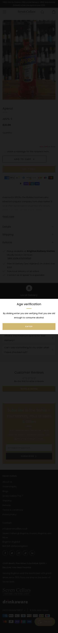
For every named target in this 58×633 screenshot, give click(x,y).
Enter (29, 326)
